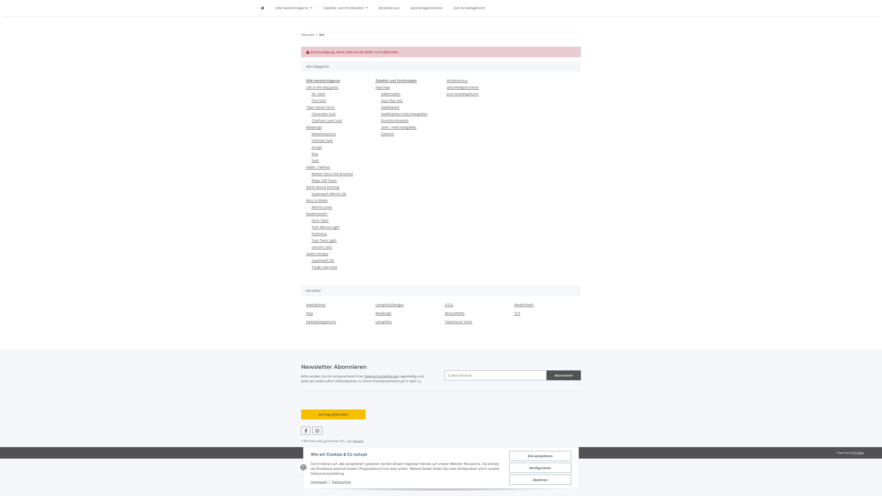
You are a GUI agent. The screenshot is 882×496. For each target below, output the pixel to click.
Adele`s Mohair (318, 167)
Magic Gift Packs (324, 180)
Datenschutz (341, 482)
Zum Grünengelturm (462, 94)
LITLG (449, 304)
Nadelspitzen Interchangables (404, 114)
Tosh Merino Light (325, 227)
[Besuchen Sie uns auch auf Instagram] (317, 431)
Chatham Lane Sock (327, 120)
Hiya (309, 313)
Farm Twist (320, 220)
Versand (358, 441)
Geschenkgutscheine (463, 87)
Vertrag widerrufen (333, 414)
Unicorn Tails (322, 247)
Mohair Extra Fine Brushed (332, 174)
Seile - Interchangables (398, 127)
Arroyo (317, 147)
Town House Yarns (320, 107)
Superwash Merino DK (329, 194)
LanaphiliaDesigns (390, 304)
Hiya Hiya (383, 87)
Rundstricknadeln (394, 120)
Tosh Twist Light (324, 240)
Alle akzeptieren (540, 456)
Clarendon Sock (324, 114)
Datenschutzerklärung (381, 376)
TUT (517, 313)
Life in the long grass (322, 87)
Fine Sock (319, 100)
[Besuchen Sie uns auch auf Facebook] (306, 431)
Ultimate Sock (322, 140)
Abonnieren (563, 375)
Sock (315, 160)
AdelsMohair (316, 304)
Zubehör (387, 134)
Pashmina (319, 233)
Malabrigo (314, 127)
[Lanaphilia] (262, 8)
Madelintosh (524, 304)
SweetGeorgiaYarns (321, 321)
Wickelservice (457, 80)
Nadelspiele (390, 107)
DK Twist (318, 94)
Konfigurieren (540, 468)
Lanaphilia (384, 321)
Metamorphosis (324, 134)
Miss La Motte (317, 200)
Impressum (319, 482)
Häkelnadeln (390, 94)
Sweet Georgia (317, 253)
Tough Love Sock (324, 267)
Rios (315, 154)
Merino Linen (322, 207)
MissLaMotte (454, 313)
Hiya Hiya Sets (392, 100)
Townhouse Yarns (458, 321)
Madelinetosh (316, 213)
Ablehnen (540, 480)
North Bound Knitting (322, 187)
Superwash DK (323, 260)
